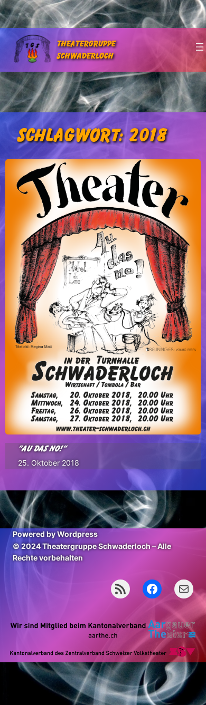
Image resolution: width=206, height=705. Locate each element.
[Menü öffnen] (199, 47)
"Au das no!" (42, 448)
